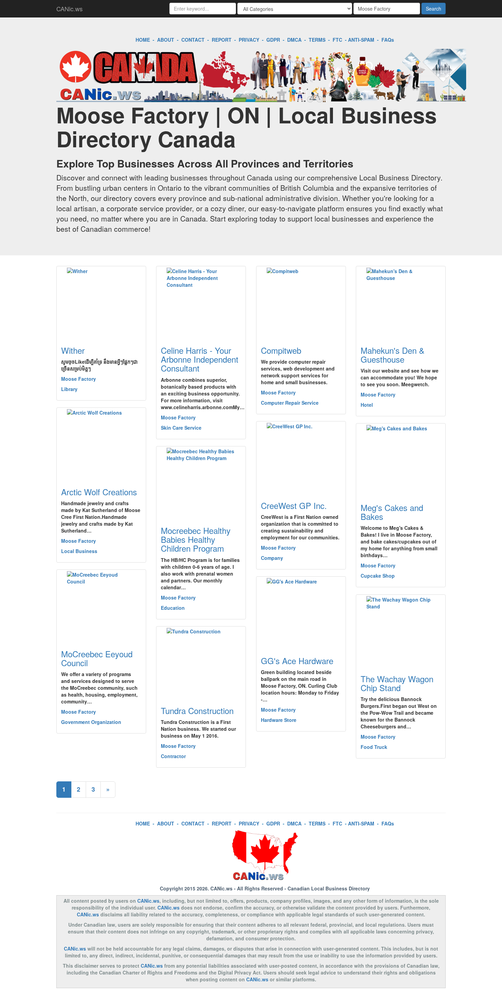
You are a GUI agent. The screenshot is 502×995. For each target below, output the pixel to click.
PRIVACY (249, 39)
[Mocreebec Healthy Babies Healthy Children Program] (201, 482)
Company (272, 557)
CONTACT (193, 39)
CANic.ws (69, 8)
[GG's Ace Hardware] (301, 612)
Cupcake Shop (378, 575)
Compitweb (281, 350)
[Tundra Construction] (201, 662)
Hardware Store (278, 719)
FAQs (387, 39)
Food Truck (374, 746)
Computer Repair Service (290, 402)
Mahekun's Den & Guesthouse (392, 354)
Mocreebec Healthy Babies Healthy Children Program (196, 539)
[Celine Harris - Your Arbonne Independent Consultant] (201, 302)
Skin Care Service (181, 427)
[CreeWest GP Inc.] (301, 457)
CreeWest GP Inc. (294, 505)
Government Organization (91, 721)
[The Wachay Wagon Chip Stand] (401, 630)
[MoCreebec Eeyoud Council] (101, 605)
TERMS (317, 39)
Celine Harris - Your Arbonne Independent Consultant (199, 359)
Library (69, 389)
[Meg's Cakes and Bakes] (401, 459)
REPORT (222, 39)
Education (173, 607)
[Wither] (101, 302)
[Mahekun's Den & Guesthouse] (401, 302)
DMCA (294, 39)
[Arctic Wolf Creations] (101, 443)
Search (433, 8)
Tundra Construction (197, 710)
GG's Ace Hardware (297, 661)
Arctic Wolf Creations (99, 492)
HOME (143, 39)
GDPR (273, 39)
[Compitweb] (301, 302)
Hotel (367, 404)
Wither (73, 350)
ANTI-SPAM (361, 39)
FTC (337, 39)
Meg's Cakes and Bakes (392, 511)
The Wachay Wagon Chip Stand (397, 683)
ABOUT (165, 39)
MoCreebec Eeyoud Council (97, 658)
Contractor (173, 756)
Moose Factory (78, 378)
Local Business (79, 551)
